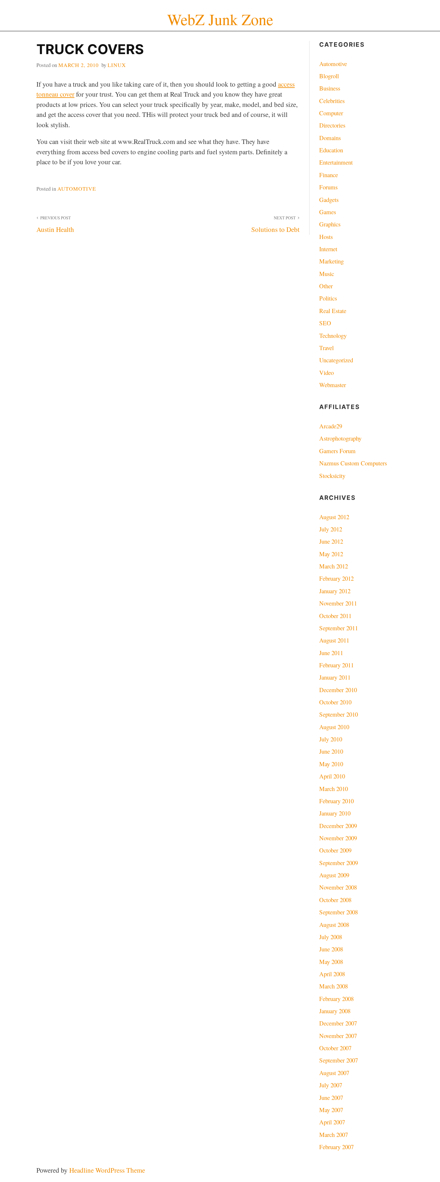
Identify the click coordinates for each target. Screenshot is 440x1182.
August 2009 (334, 875)
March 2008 (333, 986)
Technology (333, 335)
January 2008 (334, 1011)
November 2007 (338, 1036)
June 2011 (331, 653)
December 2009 (338, 826)
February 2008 (336, 999)
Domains (330, 138)
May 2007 (331, 1110)
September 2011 (338, 628)
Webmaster (332, 385)
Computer (331, 113)
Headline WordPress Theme (107, 1170)
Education (331, 150)
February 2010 (336, 801)
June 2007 (331, 1097)
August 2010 (334, 727)
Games (327, 212)
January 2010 (334, 813)
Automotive (76, 188)
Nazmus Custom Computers (353, 463)
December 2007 (338, 1023)
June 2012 (331, 541)
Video (326, 372)
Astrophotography (340, 438)
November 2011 (338, 603)
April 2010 (332, 776)
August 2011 (334, 640)
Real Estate (332, 311)
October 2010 (335, 702)
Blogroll (329, 76)
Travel (326, 348)
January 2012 (334, 591)
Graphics (329, 224)
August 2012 (334, 517)
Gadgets (329, 199)
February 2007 (336, 1147)
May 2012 (331, 554)
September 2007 (338, 1060)
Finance (328, 175)
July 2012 (330, 529)
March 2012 (333, 566)
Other (326, 286)
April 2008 (332, 974)
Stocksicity (332, 476)
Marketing (331, 261)
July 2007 (330, 1085)
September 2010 (338, 714)
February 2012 (336, 578)
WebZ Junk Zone (220, 19)
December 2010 (338, 690)
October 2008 (335, 900)
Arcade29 (330, 426)
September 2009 (338, 863)
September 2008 (338, 912)
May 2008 (331, 962)
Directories (332, 125)
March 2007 (333, 1134)
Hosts (326, 237)
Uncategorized (336, 360)
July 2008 (330, 937)
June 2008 (331, 949)
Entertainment (336, 162)
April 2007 (332, 1122)
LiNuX (117, 65)
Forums (328, 187)
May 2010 (331, 764)
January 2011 (334, 677)
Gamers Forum (337, 451)
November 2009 (338, 838)
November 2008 (338, 887)
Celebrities (332, 101)
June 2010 (331, 751)
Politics (328, 298)
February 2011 (336, 665)
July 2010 (330, 739)
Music (326, 274)
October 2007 (335, 1048)
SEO (325, 323)
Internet (328, 249)
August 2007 (334, 1073)
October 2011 (335, 616)
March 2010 (333, 789)
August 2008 (334, 924)
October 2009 (335, 850)
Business (329, 88)
